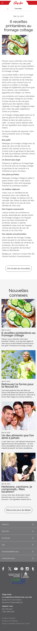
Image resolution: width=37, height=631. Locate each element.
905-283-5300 (7, 609)
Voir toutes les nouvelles (18, 268)
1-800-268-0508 (8, 612)
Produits (5, 524)
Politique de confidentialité (10, 621)
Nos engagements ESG (10, 552)
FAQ (3, 545)
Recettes (5, 531)
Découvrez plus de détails (18, 510)
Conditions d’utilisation (8, 618)
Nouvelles (18, 8)
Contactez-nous (8, 558)
